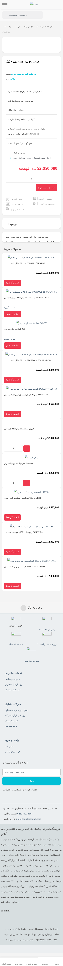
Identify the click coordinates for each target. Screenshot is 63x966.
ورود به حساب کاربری (50, 15)
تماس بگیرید (26, 303)
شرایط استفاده (11, 720)
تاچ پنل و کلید (28, 26)
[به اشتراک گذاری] (5, 41)
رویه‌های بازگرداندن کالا (15, 715)
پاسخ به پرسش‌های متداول (16, 710)
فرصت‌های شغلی (12, 751)
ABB (12, 79)
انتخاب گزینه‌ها (12, 283)
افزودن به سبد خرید (46, 187)
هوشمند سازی (14, 26)
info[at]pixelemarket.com (28, 819)
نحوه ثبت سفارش (13, 689)
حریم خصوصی (11, 726)
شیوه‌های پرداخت (12, 679)
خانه (4, 26)
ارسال (31, 781)
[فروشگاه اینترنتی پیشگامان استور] (34, 4)
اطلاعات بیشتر (12, 314)
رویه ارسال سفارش (13, 684)
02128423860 (24, 813)
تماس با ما (9, 746)
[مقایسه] (9, 41)
